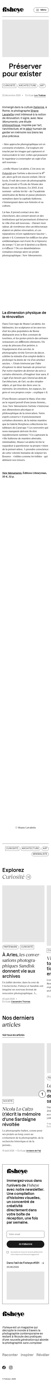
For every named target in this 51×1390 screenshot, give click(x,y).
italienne (38, 107)
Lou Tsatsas (40, 96)
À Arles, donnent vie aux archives (21, 965)
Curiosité (9, 86)
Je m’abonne (25, 1244)
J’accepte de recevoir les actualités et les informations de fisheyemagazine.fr (26, 1253)
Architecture (27, 86)
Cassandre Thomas (20, 1002)
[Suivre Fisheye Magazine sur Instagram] (10, 1367)
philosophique (11, 125)
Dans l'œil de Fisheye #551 (23, 1263)
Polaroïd (7, 173)
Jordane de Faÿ (33, 1151)
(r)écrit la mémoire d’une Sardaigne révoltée (21, 1116)
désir (29, 129)
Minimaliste (40, 854)
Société (8, 1101)
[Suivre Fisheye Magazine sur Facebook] (4, 1367)
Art (42, 86)
